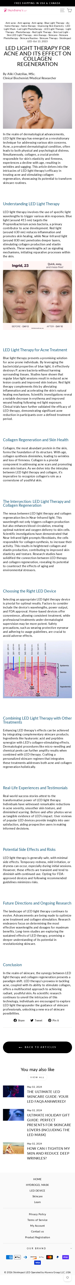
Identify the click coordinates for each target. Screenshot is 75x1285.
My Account (37, 1225)
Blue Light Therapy (54, 23)
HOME (37, 1179)
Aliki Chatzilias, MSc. (21, 74)
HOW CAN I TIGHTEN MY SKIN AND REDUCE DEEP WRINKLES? (48, 1153)
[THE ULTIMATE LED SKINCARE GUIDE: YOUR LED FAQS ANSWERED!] (13, 1091)
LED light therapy (15, 138)
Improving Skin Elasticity (51, 26)
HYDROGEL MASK (37, 1184)
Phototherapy (23, 32)
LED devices (26, 820)
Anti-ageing (24, 23)
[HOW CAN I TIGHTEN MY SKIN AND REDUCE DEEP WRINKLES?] (13, 1148)
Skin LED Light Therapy (19, 35)
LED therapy (11, 410)
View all (37, 1077)
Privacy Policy (37, 1214)
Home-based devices (43, 611)
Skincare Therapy (49, 38)
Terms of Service (37, 1219)
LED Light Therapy (54, 29)
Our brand (36, 1248)
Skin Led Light (60, 32)
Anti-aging (37, 23)
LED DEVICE (37, 1190)
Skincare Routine (29, 38)
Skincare (52, 35)
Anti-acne (11, 23)
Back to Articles (40, 1047)
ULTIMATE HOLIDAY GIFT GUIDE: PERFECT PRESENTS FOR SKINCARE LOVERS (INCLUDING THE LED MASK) (49, 1125)
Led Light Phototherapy (29, 29)
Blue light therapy (15, 358)
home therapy (28, 26)
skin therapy (40, 35)
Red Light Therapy (42, 32)
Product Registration (37, 1237)
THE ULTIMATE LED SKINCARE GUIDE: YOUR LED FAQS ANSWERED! (47, 1096)
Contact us (37, 1231)
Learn (37, 1202)
